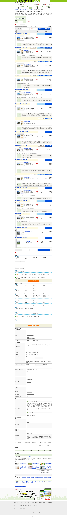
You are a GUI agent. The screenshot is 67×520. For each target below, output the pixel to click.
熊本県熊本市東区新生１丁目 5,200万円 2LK (21, 227)
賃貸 (37, 481)
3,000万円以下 (37, 477)
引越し (22, 510)
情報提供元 (44, 502)
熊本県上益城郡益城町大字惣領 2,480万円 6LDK (22, 103)
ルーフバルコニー (36, 296)
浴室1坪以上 (17, 297)
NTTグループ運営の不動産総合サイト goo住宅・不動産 (21, 2)
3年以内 (22, 274)
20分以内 (43, 277)
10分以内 (34, 277)
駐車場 (34, 505)
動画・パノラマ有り (36, 313)
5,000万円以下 (45, 477)
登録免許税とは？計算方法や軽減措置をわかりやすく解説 (48, 464)
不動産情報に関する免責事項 (22, 486)
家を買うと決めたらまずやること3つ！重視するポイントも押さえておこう (23, 464)
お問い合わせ (34, 512)
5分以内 (26, 277)
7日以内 (35, 316)
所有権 (17, 302)
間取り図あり (49, 477)
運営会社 (40, 512)
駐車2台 (45, 257)
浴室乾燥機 (45, 296)
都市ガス (17, 295)
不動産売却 (21, 508)
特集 (20, 510)
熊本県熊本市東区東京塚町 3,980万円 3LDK (21, 145)
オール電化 (17, 296)
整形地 (35, 290)
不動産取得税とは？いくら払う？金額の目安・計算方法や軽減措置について (35, 464)
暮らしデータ (33, 482)
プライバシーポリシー (27, 512)
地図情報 (48, 510)
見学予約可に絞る (32, 21)
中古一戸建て (31, 481)
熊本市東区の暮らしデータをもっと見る (44, 445)
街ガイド (37, 510)
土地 (35, 481)
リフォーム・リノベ (27, 257)
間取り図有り (17, 313)
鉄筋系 (17, 285)
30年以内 (48, 274)
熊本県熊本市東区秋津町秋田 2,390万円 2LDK (21, 75)
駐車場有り (35, 257)
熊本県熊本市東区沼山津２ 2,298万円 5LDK (21, 47)
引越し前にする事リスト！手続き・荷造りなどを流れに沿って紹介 (35, 467)
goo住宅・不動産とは (22, 502)
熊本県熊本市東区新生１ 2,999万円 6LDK (21, 33)
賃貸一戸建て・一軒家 (27, 505)
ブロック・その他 (46, 285)
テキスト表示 (21, 26)
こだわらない (18, 316)
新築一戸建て (27, 481)
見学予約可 (17, 257)
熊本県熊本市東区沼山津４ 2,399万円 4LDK (21, 159)
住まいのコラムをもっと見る (45, 472)
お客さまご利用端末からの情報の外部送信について (30, 502)
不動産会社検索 (25, 482)
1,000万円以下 (24, 477)
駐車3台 (35, 300)
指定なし (17, 274)
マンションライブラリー (19, 482)
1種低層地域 (17, 290)
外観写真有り (27, 313)
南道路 (26, 290)
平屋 (16, 258)
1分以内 (22, 277)
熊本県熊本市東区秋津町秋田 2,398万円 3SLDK (21, 89)
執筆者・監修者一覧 (44, 510)
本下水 (26, 295)
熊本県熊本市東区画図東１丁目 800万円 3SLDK (21, 237)
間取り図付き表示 (33, 26)
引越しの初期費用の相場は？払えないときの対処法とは (23, 467)
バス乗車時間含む (18, 278)
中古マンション (22, 481)
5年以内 (26, 274)
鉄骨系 (26, 285)
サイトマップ (37, 512)
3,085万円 (30, 456)
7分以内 (30, 277)
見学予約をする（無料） (41, 47)
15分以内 (39, 277)
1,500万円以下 (28, 477)
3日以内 (31, 316)
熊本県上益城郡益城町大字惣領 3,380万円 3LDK (22, 187)
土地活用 (24, 508)
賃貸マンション (31, 505)
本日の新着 (22, 316)
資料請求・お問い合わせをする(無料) (44, 28)
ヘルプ (31, 512)
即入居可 (26, 302)
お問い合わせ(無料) (48, 47)
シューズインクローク (46, 295)
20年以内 (39, 274)
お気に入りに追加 (34, 28)
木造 (35, 285)
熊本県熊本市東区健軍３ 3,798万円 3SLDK (21, 213)
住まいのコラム (40, 510)
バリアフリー (36, 302)
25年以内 (44, 274)
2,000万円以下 (32, 477)
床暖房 (26, 296)
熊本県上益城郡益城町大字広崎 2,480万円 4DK (21, 131)
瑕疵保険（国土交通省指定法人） (29, 308)
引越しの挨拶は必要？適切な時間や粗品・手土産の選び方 (48, 467)
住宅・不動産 (49, 481)
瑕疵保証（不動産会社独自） (19, 308)
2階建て (26, 258)
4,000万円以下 (41, 477)
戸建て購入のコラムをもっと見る (44, 470)
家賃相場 (29, 482)
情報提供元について (17, 486)
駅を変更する (22, 18)
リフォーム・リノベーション (47, 302)
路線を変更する (18, 18)
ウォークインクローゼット (37, 295)
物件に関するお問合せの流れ (39, 502)
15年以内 (35, 274)
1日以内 (27, 316)
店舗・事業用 (41, 481)
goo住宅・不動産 (16, 502)
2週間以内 (39, 316)
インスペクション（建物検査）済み (48, 305)
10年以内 (30, 274)
